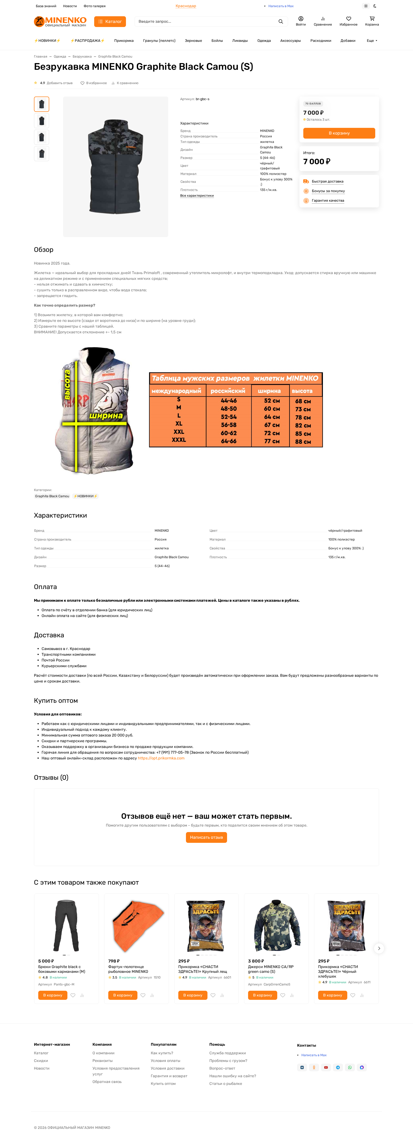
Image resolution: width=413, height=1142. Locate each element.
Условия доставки (168, 1068)
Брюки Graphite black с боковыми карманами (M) (61, 969)
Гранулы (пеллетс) (159, 40)
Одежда (264, 40)
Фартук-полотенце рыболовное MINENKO (128, 969)
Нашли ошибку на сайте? (232, 1076)
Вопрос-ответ (222, 1068)
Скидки (41, 1060)
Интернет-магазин (52, 1044)
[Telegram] (338, 1067)
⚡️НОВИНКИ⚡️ (47, 40)
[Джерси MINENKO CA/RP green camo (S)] (276, 926)
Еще (370, 40)
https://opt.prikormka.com (161, 758)
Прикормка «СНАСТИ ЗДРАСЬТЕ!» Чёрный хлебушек (338, 971)
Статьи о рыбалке (225, 1083)
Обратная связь (107, 1081)
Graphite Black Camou (52, 496)
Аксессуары (290, 40)
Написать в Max (281, 6)
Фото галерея (95, 6)
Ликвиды (240, 40)
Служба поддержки (227, 1053)
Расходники (320, 40)
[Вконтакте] (302, 1067)
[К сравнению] (82, 995)
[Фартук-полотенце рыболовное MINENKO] (136, 926)
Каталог (41, 1053)
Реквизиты (102, 1060)
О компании (103, 1053)
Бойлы (217, 40)
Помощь (217, 1044)
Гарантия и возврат (169, 1076)
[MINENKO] (60, 21)
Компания (102, 1044)
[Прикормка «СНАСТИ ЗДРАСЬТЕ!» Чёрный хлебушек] (346, 926)
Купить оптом (163, 1083)
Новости (70, 6)
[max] (362, 1067)
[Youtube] (326, 1067)
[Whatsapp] (350, 1067)
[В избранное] (72, 995)
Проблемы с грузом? (228, 1060)
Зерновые (193, 40)
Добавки (348, 40)
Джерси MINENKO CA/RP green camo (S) (270, 969)
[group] (115, 167)
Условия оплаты (165, 1060)
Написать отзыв (206, 837)
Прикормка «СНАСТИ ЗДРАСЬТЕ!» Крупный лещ (202, 969)
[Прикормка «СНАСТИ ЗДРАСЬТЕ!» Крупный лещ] (206, 926)
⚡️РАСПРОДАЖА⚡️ (87, 40)
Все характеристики (197, 196)
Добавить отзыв (60, 83)
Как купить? (162, 1053)
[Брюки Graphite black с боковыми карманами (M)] (66, 926)
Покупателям (163, 1044)
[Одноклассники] (314, 1067)
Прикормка (124, 40)
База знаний (46, 6)
